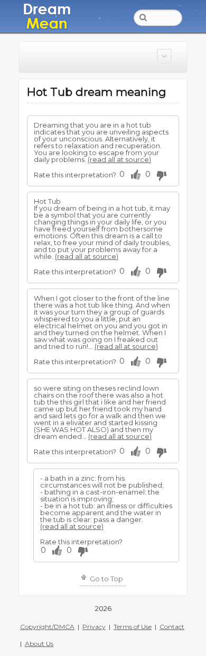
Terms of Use (133, 627)
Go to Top (105, 578)
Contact (172, 627)
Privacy (94, 627)
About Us (39, 644)
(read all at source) (119, 159)
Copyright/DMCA (47, 627)
